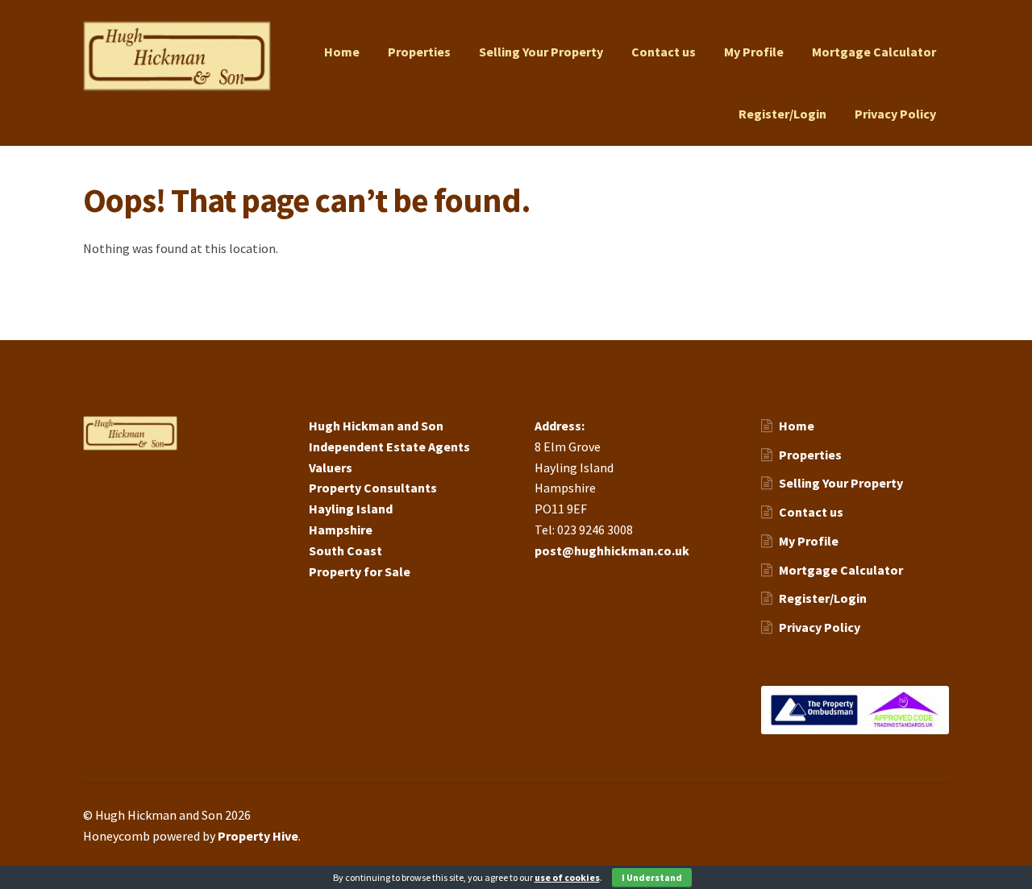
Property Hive (258, 836)
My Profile (754, 52)
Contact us (663, 52)
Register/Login (782, 114)
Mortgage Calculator (874, 52)
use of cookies (567, 877)
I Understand (652, 877)
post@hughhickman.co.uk (612, 550)
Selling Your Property (541, 52)
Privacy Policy (895, 114)
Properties (419, 52)
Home (342, 52)
